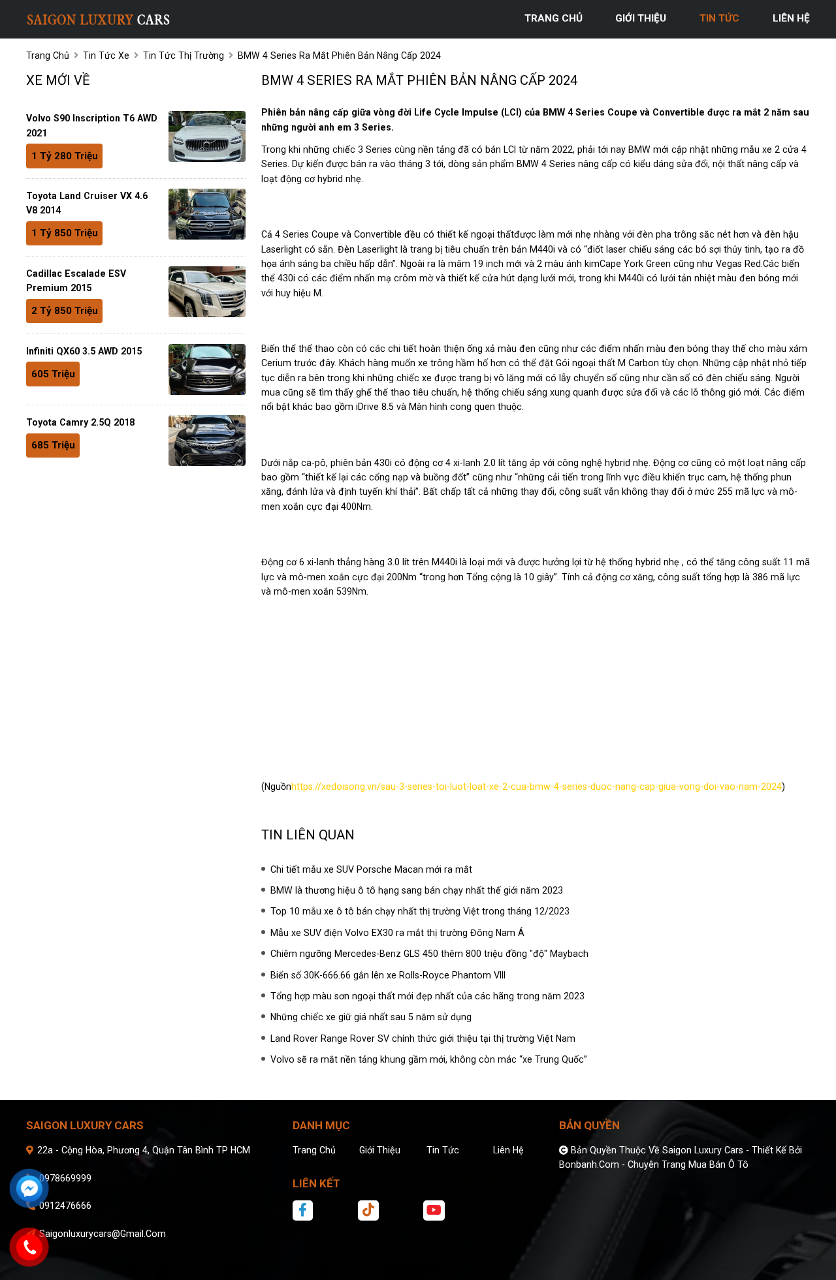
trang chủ (553, 18)
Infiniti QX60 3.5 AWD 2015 (84, 351)
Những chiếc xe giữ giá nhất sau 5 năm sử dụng (371, 1017)
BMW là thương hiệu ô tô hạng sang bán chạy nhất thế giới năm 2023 (416, 890)
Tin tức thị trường (183, 55)
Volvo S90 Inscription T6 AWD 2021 (91, 125)
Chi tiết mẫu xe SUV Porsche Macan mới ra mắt (371, 869)
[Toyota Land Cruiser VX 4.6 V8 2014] (207, 214)
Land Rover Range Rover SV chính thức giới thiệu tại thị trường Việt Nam (422, 1038)
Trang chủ (314, 1150)
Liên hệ (508, 1150)
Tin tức (442, 1150)
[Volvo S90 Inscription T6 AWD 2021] (207, 136)
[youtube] (454, 1210)
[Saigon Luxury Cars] (98, 18)
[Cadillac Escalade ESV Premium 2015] (207, 291)
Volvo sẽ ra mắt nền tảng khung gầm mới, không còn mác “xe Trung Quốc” (428, 1059)
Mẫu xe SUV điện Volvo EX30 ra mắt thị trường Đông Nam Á (397, 933)
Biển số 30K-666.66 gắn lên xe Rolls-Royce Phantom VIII (388, 975)
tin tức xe (106, 55)
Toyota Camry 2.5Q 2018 (80, 422)
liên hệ (791, 18)
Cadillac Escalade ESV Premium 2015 (76, 280)
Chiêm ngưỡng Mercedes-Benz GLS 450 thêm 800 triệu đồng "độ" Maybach (429, 953)
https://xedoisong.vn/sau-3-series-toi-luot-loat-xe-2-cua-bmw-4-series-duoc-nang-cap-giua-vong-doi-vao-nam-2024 (536, 786)
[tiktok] (389, 1210)
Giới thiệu (379, 1150)
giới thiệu (640, 18)
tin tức (719, 18)
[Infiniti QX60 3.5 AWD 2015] (207, 369)
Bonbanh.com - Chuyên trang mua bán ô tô (653, 1164)
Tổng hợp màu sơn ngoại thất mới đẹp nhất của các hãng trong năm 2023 (427, 996)
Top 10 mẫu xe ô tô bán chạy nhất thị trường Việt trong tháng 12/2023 (420, 911)
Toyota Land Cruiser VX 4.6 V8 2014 (87, 203)
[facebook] (324, 1210)
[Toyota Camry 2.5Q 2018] (207, 440)
